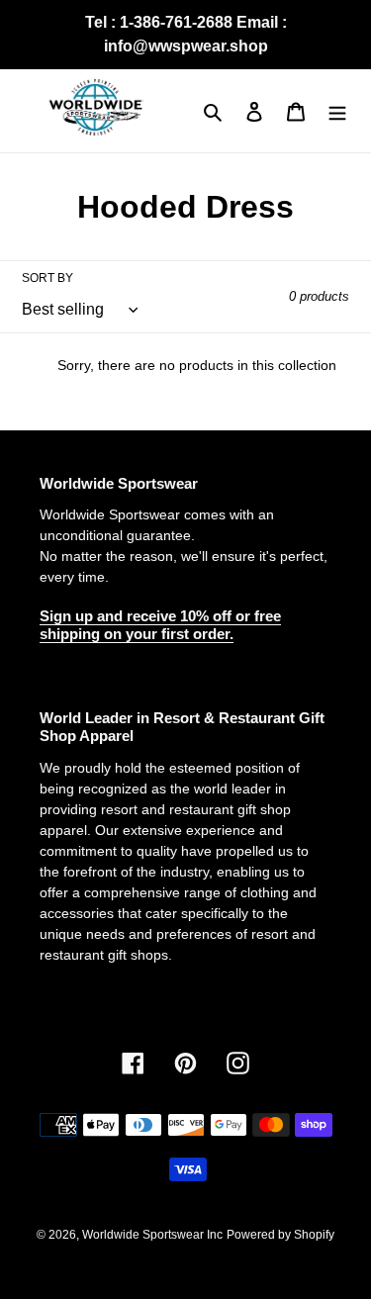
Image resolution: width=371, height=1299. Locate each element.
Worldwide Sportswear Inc (152, 1235)
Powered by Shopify (280, 1235)
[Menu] (337, 111)
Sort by (47, 278)
